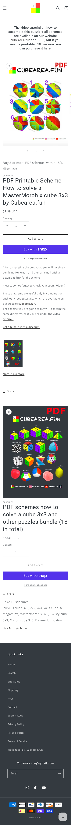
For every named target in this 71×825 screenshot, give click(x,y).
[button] (5, 8)
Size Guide (14, 681)
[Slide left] (27, 151)
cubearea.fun (20, 40)
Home (11, 664)
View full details (13, 628)
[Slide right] (44, 151)
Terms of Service (17, 741)
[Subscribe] (59, 773)
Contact (12, 707)
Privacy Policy (16, 724)
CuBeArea (39, 818)
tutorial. (8, 319)
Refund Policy (16, 732)
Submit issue (15, 715)
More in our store (13, 374)
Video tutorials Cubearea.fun (25, 749)
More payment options (35, 258)
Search (12, 673)
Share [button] (10, 391)
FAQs (10, 698)
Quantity (7, 218)
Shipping (13, 690)
